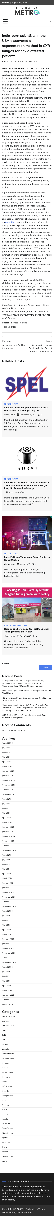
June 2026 (6, 752)
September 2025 (9, 794)
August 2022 (7, 967)
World (4, 1161)
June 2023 (6, 920)
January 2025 (7, 832)
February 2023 (8, 939)
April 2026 (6, 762)
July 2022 (6, 972)
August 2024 (7, 855)
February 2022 (8, 995)
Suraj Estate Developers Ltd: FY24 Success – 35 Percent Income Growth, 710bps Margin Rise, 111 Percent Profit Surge (26, 485)
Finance (5, 1063)
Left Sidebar (7, 1086)
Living (4, 1100)
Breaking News (8, 1016)
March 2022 (7, 990)
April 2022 (6, 986)
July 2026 (6, 748)
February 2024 (8, 883)
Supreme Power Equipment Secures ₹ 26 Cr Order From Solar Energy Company (26, 409)
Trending (6, 1152)
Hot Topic (6, 1077)
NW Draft (6, 1114)
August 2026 (7, 743)
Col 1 (4, 1030)
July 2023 (6, 915)
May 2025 (6, 813)
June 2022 (6, 976)
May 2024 (6, 869)
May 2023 (6, 925)
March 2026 (7, 766)
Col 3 (4, 1040)
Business (5, 1021)
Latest (4, 1082)
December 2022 (8, 948)
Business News (8, 1025)
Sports (4, 1138)
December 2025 (8, 780)
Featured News (8, 1058)
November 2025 (9, 785)
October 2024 (7, 846)
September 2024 (9, 850)
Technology (6, 1142)
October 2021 (7, 1000)
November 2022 (9, 953)
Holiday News (8, 1072)
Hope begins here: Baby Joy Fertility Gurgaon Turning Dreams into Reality (26, 630)
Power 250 (6, 1123)
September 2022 (9, 962)
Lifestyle (5, 1091)
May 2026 (6, 757)
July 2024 (6, 860)
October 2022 (7, 957)
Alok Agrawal (9, 415)
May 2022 (6, 981)
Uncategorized (8, 1156)
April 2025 (6, 817)
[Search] (50, 21)
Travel (4, 1147)
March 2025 (7, 822)
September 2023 (9, 906)
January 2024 (7, 888)
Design (5, 1044)
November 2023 (9, 897)
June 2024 (6, 864)
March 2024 (7, 878)
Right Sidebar (7, 1133)
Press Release (19, 322)
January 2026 (7, 775)
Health (7, 625)
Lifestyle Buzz (7, 1096)
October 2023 (7, 902)
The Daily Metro (29, 1209)
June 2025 (6, 808)
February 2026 (8, 771)
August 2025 (7, 799)
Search (5, 663)
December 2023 (8, 892)
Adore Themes (24, 1212)
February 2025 (8, 827)
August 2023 (7, 911)
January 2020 (7, 1004)
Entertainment (8, 1054)
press (13, 326)
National (5, 1105)
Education (6, 1049)
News (4, 1110)
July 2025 (6, 804)
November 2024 (9, 841)
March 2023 (7, 934)
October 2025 (7, 790)
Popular (5, 1119)
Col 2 (4, 1035)
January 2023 (7, 944)
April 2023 (6, 930)
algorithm (10, 222)
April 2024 (6, 874)
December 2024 (8, 836)
